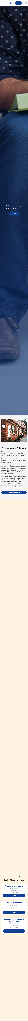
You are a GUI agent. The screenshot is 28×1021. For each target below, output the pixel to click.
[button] (25, 3)
